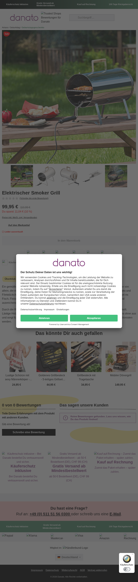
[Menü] (133, 555)
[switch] (127, 569)
